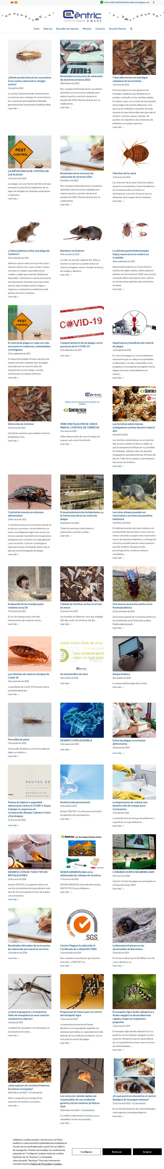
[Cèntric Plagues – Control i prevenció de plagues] (81, 15)
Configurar (86, 1151)
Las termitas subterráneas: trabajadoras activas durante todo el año (134, 427)
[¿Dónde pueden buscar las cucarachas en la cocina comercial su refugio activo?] (29, 57)
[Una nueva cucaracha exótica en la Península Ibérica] (134, 583)
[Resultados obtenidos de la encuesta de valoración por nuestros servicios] (29, 925)
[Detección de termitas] (29, 403)
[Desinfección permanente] (82, 782)
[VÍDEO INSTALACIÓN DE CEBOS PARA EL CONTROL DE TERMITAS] (82, 403)
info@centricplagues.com (138, 2)
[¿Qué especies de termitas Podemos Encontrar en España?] (29, 1070)
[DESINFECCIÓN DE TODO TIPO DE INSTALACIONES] (29, 851)
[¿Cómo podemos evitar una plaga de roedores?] (29, 230)
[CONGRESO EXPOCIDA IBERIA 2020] (134, 851)
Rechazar (117, 1151)
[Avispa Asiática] (134, 653)
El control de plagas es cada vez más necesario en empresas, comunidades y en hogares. (29, 346)
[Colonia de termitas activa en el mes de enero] (82, 583)
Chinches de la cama (124, 173)
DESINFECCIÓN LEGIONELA (76, 740)
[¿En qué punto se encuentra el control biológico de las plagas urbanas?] (134, 1075)
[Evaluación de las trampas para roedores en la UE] (29, 583)
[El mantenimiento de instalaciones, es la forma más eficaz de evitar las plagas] (82, 492)
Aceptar (147, 1151)
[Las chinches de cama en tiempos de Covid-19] (29, 653)
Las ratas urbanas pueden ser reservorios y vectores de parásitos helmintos (132, 515)
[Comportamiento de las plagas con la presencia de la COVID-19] (82, 322)
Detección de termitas (21, 423)
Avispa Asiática (121, 674)
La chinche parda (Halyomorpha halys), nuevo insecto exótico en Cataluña (131, 254)
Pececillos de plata (18, 739)
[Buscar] (130, 29)
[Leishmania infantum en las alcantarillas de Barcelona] (134, 925)
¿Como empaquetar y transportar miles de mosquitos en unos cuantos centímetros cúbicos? (28, 1015)
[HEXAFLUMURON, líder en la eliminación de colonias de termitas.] (82, 851)
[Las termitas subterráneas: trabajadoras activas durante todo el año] (134, 403)
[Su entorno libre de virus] (82, 653)
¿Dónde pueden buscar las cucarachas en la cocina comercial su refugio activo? (29, 81)
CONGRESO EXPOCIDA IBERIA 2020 (133, 871)
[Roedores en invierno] (82, 230)
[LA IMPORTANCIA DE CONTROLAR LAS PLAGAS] (29, 152)
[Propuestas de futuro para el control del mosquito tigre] (82, 991)
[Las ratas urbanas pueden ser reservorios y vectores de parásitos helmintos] (134, 492)
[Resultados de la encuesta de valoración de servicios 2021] (82, 153)
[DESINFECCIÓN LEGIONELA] (82, 720)
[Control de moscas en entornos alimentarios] (29, 492)
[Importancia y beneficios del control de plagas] (134, 322)
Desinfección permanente (75, 802)
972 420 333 (122, 2)
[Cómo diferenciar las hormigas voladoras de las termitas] (134, 57)
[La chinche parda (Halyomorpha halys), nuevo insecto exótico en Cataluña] (134, 230)
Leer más (12, 108)
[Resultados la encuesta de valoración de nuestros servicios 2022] (82, 57)
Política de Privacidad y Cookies (46, 1163)
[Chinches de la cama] (134, 153)
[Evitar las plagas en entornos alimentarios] (134, 720)
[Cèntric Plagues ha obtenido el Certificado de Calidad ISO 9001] (82, 925)
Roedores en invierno (72, 250)
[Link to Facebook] (153, 2)
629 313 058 (109, 2)
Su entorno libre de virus (74, 674)
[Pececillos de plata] (29, 720)
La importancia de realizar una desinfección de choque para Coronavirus (130, 806)
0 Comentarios (35, 1092)
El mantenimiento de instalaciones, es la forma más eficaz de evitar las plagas (81, 515)
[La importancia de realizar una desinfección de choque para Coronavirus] (134, 782)
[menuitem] (36, 29)
